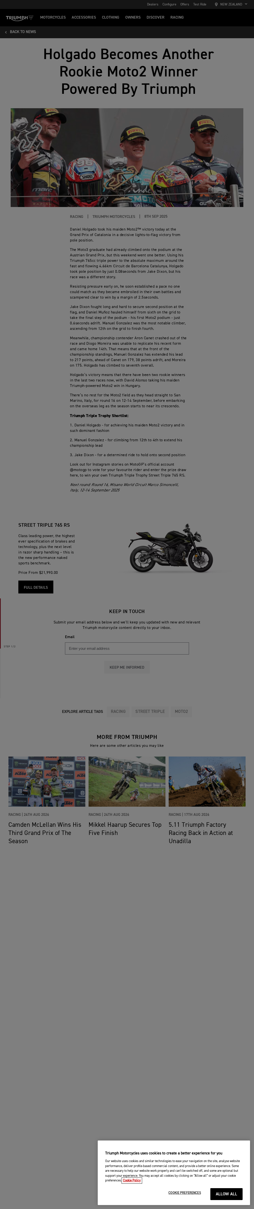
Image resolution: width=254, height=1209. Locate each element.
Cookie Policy (132, 1180)
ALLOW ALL (226, 1194)
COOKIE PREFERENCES (184, 1193)
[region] (174, 1172)
